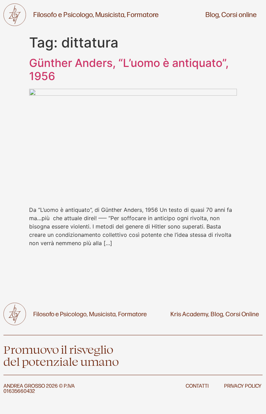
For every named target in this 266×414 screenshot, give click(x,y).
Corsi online (239, 14)
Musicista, (110, 14)
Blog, (212, 14)
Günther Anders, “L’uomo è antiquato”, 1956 (129, 69)
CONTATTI (197, 385)
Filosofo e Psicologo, (63, 14)
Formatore (143, 14)
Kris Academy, (189, 313)
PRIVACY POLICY (242, 385)
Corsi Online (242, 313)
